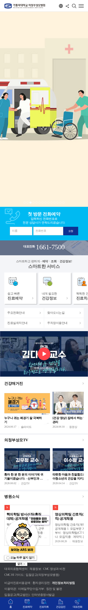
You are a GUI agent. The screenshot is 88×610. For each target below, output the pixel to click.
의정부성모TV (16, 440)
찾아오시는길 (56, 312)
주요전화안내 (16, 312)
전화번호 (40, 230)
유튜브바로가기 (44, 368)
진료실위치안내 (17, 323)
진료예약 (27, 606)
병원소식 (11, 496)
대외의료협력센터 (15, 568)
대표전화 (77, 606)
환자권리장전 (41, 582)
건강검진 (60, 606)
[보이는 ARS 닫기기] (21, 564)
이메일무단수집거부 (31, 588)
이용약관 (10, 588)
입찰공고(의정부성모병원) (42, 574)
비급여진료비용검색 (17, 582)
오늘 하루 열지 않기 (22, 557)
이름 (14, 230)
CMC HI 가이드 (13, 574)
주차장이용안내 (57, 323)
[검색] (74, 6)
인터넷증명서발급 (42, 594)
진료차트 (44, 606)
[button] (24, 202)
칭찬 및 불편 (54, 588)
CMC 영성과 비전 (54, 568)
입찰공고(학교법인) (16, 594)
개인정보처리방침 (63, 582)
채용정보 (35, 568)
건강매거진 (13, 383)
